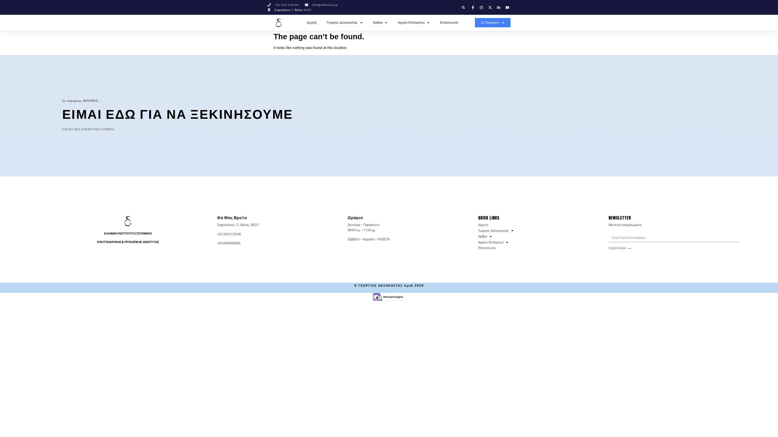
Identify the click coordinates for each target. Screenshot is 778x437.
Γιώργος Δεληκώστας (342, 22)
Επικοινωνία (449, 22)
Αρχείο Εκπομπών (411, 22)
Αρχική (312, 22)
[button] (463, 7)
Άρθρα (378, 22)
